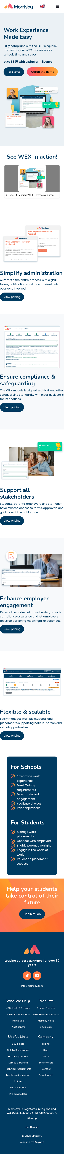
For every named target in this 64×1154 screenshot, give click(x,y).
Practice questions (18, 1056)
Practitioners (18, 1026)
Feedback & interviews (18, 1075)
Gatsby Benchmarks (18, 1050)
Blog (45, 1050)
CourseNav (46, 1026)
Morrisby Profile (46, 1020)
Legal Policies (32, 1127)
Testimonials (46, 1062)
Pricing (46, 1043)
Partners (18, 1081)
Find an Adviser (18, 1087)
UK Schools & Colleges (18, 1008)
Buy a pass (18, 1043)
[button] (43, 6)
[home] (18, 6)
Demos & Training (18, 1062)
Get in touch (32, 914)
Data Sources (46, 1075)
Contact (45, 1068)
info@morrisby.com (32, 985)
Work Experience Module (46, 1014)
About (46, 1056)
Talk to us (13, 72)
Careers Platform (46, 1008)
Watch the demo (42, 72)
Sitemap (32, 1118)
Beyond (39, 1142)
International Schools (18, 1014)
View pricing (12, 297)
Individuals (18, 1020)
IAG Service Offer (18, 1093)
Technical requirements (18, 1068)
